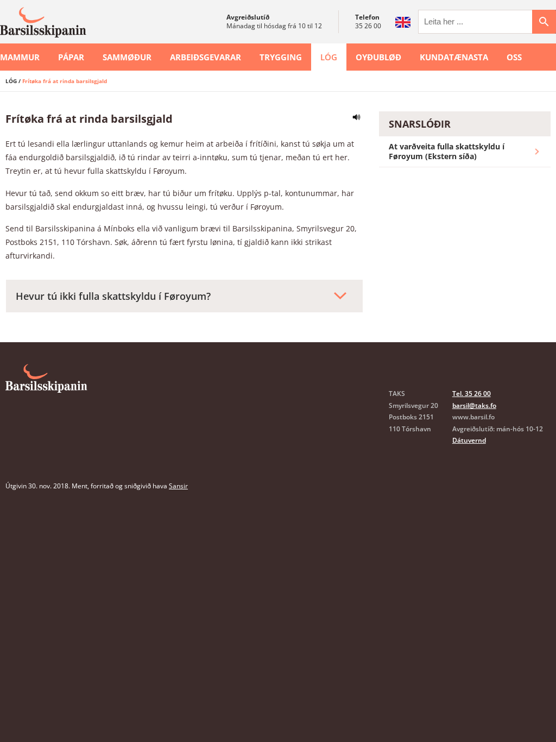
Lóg (328, 57)
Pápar (71, 57)
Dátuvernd (469, 440)
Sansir (178, 486)
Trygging (281, 57)
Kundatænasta (454, 57)
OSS (514, 57)
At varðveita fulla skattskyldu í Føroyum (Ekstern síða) (446, 151)
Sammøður (127, 57)
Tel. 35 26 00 (471, 393)
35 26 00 (368, 25)
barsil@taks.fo (474, 405)
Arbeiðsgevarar (205, 57)
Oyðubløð (378, 57)
